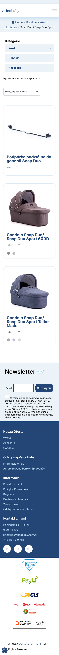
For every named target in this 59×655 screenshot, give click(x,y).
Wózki (7, 438)
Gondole (31, 22)
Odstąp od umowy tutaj (18, 509)
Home (18, 22)
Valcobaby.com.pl (30, 644)
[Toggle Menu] (54, 10)
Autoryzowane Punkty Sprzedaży (24, 468)
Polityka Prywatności (16, 489)
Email (9, 388)
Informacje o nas (13, 463)
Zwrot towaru (11, 504)
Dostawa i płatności (15, 499)
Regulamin (9, 494)
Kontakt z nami (12, 484)
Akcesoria (9, 442)
